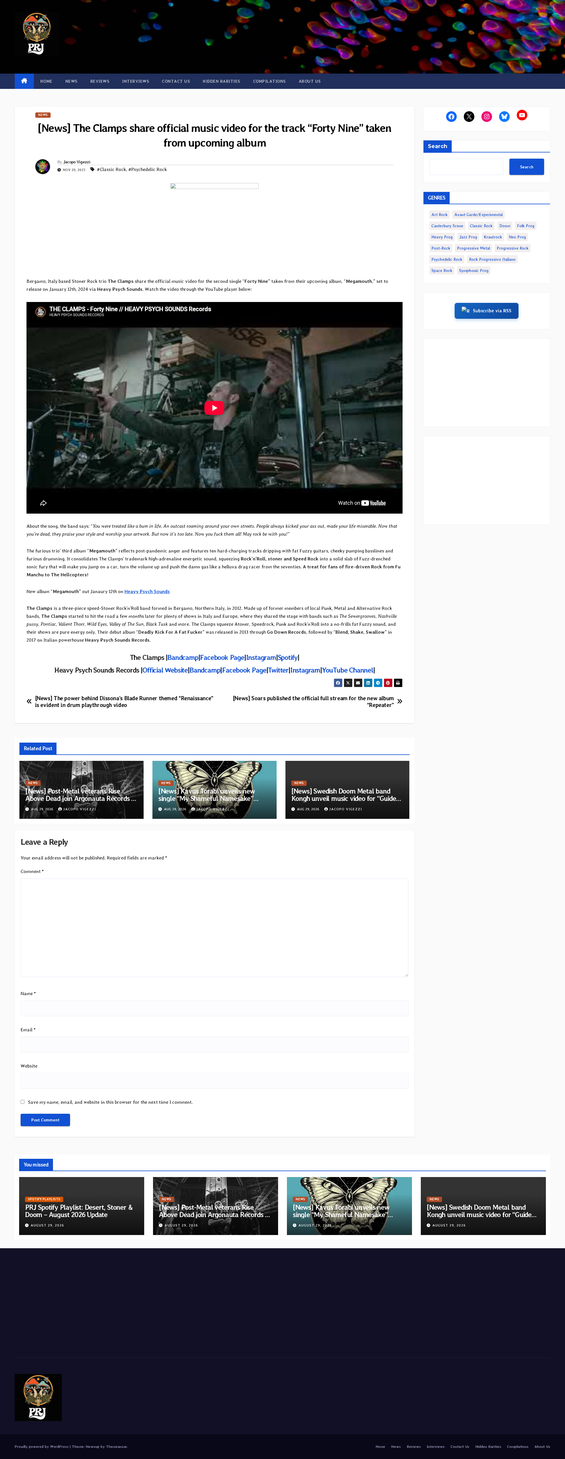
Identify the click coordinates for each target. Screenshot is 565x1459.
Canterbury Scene (447, 225)
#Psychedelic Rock (147, 169)
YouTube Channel (347, 670)
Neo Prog (517, 237)
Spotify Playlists (44, 1199)
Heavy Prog (442, 237)
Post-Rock (440, 248)
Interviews (135, 81)
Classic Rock (481, 225)
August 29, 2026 (47, 1225)
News (71, 81)
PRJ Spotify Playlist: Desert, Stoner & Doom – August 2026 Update (78, 1211)
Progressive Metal (473, 248)
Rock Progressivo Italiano (492, 259)
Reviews (99, 81)
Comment (32, 871)
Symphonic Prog (473, 270)
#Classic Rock (111, 169)
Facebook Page (222, 657)
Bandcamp (182, 657)
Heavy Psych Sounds (147, 591)
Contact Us (176, 81)
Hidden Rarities (221, 81)
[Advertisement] (486, 382)
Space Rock (441, 270)
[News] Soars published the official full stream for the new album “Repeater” (313, 701)
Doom (504, 225)
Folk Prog (525, 225)
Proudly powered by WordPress (42, 1446)
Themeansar (116, 1446)
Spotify (288, 657)
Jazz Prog (468, 237)
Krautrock (493, 237)
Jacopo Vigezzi (76, 162)
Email (28, 1030)
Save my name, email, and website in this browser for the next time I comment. (110, 1102)
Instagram (261, 657)
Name (28, 993)
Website (29, 1066)
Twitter (278, 670)
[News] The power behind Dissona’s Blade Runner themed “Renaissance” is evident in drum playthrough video (124, 701)
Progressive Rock (513, 248)
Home (46, 81)
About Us (310, 81)
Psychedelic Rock (446, 259)
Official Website (165, 670)
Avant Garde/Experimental (478, 214)
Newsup (92, 1446)
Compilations (269, 81)
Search (437, 146)
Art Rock (439, 214)
